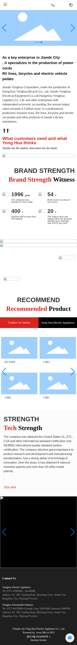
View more (10, 486)
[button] (35, 42)
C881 (46, 397)
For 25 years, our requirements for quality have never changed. (43, 282)
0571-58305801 (15, 591)
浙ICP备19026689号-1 (38, 636)
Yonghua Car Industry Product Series (31, 251)
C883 (46, 361)
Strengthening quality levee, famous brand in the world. (44, 288)
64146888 (30, 591)
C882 (8, 397)
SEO (52, 632)
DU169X (10, 361)
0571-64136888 (15, 608)
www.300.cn (43, 632)
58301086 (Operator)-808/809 (55, 608)
